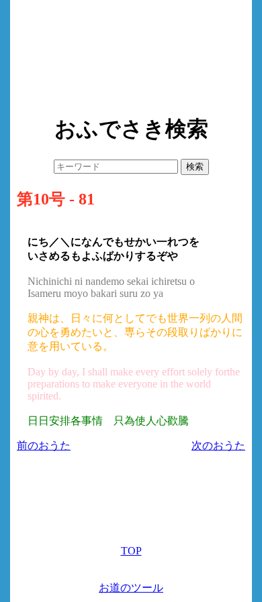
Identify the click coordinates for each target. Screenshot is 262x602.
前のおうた (44, 445)
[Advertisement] (131, 53)
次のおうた (218, 445)
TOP (131, 550)
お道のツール (131, 587)
